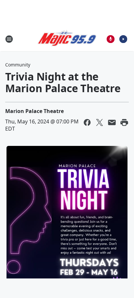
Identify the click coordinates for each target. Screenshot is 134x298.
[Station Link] (67, 39)
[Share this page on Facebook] (87, 122)
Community (17, 65)
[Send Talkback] (110, 39)
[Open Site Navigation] (9, 39)
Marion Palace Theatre (34, 111)
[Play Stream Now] (123, 39)
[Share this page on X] (99, 122)
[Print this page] (124, 122)
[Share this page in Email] (111, 122)
